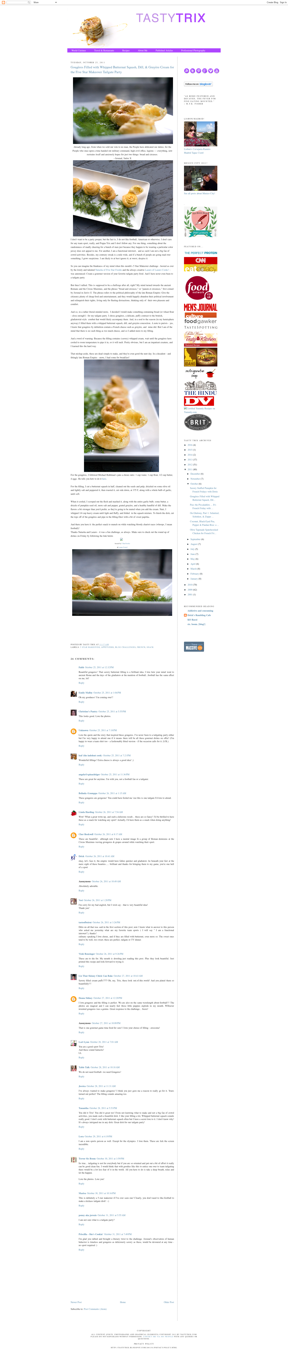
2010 (190, 584)
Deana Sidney (85, 998)
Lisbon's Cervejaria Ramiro (197, 149)
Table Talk (84, 1067)
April (193, 563)
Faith (81, 667)
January (194, 578)
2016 (190, 444)
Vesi (81, 900)
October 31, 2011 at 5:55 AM (112, 1215)
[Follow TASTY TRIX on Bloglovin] (198, 85)
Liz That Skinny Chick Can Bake (96, 976)
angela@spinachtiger (89, 774)
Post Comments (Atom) (95, 1309)
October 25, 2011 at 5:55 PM (112, 711)
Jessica (82, 1086)
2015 (190, 449)
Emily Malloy (85, 692)
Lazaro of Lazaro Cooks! (157, 269)
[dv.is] (199, 404)
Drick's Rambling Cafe (199, 615)
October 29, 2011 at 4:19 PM (98, 1136)
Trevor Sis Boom (87, 1158)
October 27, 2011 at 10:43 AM (128, 975)
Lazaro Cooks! (123, 547)
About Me (142, 50)
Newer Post (76, 1302)
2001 (190, 594)
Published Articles (164, 50)
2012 (190, 464)
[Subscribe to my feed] (186, 72)
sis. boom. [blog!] (196, 624)
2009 (190, 589)
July (192, 549)
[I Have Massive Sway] (194, 650)
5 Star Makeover (90, 647)
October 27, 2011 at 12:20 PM (108, 998)
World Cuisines (79, 50)
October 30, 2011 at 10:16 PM (101, 1193)
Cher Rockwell (86, 834)
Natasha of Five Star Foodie (108, 269)
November (195, 478)
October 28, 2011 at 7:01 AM (104, 1041)
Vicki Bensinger (87, 954)
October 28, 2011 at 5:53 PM (103, 1108)
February (195, 573)
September (195, 539)
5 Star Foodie (126, 543)
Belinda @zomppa (88, 793)
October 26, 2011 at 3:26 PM (106, 922)
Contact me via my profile (158, 1336)
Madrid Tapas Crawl (194, 152)
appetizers (107, 647)
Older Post (169, 1302)
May (193, 558)
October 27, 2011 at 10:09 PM (106, 1023)
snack (150, 647)
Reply (81, 682)
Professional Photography (193, 50)
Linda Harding (86, 812)
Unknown (83, 730)
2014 (190, 454)
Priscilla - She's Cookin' (91, 1234)
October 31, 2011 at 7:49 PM (118, 1234)
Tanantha (83, 1108)
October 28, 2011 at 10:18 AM (105, 1067)
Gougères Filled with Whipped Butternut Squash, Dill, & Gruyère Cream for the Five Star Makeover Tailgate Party (122, 69)
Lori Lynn (84, 1042)
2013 (190, 459)
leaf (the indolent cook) (90, 755)
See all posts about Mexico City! (199, 193)
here (104, 478)
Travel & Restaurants (104, 50)
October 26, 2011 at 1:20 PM (97, 900)
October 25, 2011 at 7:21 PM (117, 755)
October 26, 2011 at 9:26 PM (109, 953)
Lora (81, 1136)
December (195, 473)
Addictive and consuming (200, 610)
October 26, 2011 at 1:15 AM (112, 793)
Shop (74, 54)
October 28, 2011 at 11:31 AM (101, 1086)
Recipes (126, 50)
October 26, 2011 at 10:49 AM (106, 881)
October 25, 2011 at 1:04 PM (107, 692)
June (193, 554)
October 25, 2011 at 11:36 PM (115, 774)
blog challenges (125, 647)
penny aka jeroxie (88, 1215)
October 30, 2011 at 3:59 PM (110, 1158)
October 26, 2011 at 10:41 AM (99, 856)
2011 (190, 469)
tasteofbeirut (85, 922)
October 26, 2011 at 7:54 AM (109, 812)
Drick (81, 856)
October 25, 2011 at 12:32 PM (99, 667)
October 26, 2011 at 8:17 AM (108, 834)
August (194, 544)
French (141, 647)
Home (123, 1302)
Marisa (82, 1193)
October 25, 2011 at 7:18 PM (103, 730)
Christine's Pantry (88, 711)
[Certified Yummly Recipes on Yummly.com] (202, 412)
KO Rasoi (192, 619)
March (193, 568)
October (194, 483)
